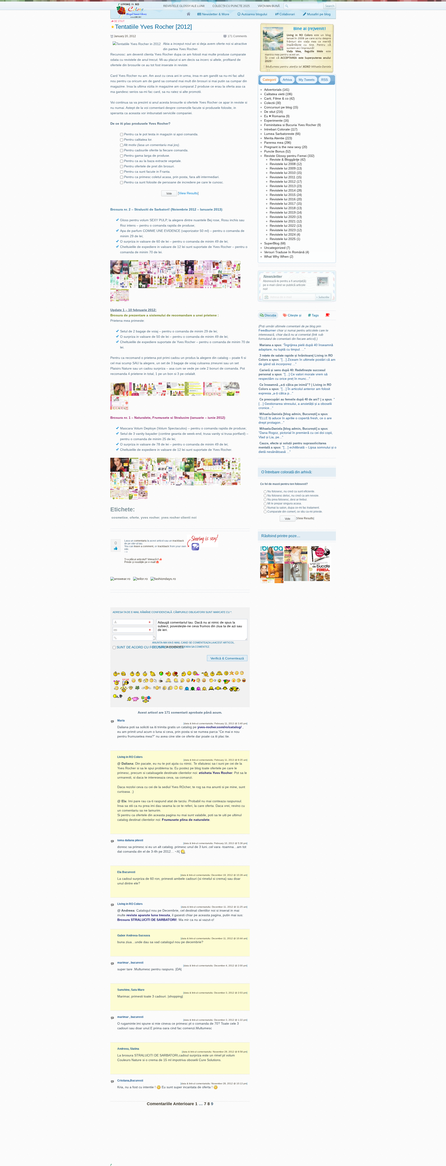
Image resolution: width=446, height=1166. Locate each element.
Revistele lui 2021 (283, 221)
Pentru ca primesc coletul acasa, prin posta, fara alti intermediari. (172, 177)
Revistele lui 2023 (283, 230)
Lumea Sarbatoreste (279, 134)
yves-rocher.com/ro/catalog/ (219, 727)
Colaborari (287, 14)
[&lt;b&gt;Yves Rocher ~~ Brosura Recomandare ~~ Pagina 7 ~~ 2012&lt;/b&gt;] (231, 384)
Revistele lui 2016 (283, 199)
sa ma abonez (174, 646)
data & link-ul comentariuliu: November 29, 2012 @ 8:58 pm (215, 1051)
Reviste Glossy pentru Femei (285, 156)
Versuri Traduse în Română (284, 252)
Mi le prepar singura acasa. (284, 503)
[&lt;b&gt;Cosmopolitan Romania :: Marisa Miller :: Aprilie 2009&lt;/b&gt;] (295, 547)
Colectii (269, 103)
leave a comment (143, 546)
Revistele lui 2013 (283, 186)
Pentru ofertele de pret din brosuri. (149, 166)
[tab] (269, 79)
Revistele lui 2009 (283, 168)
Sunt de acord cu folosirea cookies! (150, 647)
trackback (178, 540)
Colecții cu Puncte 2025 (231, 6)
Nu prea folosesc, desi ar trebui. (287, 499)
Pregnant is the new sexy (282, 147)
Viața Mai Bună (269, 6)
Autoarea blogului (254, 14)
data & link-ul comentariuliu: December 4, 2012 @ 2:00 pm (215, 965)
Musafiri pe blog (318, 14)
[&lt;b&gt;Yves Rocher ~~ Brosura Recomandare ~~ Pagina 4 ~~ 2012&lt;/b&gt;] (175, 384)
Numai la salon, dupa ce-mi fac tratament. (293, 507)
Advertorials (273, 89)
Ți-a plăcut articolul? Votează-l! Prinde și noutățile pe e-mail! (141, 560)
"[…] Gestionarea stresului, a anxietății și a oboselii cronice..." (297, 403)
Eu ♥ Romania (274, 116)
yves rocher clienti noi (179, 517)
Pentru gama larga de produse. (147, 155)
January (119, 36)
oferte (134, 517)
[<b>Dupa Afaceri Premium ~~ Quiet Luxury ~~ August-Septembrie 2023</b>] (295, 565)
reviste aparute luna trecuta (148, 915)
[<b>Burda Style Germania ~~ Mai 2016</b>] (271, 547)
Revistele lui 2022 (283, 225)
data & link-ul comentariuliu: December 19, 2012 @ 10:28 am (214, 875)
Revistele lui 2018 (283, 208)
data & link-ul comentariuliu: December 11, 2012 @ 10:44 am (214, 938)
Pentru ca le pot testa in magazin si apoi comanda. (161, 134)
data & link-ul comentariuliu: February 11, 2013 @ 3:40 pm (215, 723)
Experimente (273, 120)
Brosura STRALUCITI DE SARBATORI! (147, 920)
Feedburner (267, 330)
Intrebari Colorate (277, 129)
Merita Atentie (274, 138)
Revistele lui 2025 (283, 239)
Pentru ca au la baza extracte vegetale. (153, 161)
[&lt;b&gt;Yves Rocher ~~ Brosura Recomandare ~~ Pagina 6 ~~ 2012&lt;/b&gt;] (212, 384)
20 (126, 36)
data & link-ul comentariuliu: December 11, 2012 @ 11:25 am (214, 907)
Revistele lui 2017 (283, 203)
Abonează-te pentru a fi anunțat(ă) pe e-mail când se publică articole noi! (284, 285)
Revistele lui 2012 (283, 181)
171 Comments (237, 36)
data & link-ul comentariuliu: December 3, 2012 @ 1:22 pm (215, 1020)
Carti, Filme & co (276, 98)
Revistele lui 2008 (283, 164)
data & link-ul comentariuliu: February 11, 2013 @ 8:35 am (215, 760)
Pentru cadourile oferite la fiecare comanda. (156, 150)
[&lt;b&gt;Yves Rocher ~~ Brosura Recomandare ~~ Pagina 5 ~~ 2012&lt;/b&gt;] (194, 384)
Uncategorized (274, 248)
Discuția (270, 315)
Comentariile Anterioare (170, 1103)
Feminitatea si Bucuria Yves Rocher (290, 125)
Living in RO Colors (130, 757)
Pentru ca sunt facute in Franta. (147, 171)
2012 (132, 36)
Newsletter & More (215, 14)
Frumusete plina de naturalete (186, 820)
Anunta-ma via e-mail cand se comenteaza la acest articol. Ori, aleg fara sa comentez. (193, 644)
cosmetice (120, 517)
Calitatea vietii (274, 94)
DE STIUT (119, 21)
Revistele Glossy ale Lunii (183, 6)
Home (188, 14)
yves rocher (150, 517)
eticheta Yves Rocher (215, 773)
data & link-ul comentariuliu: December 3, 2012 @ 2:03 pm (215, 992)
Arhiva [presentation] (287, 79)
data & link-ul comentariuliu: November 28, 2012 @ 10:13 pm (214, 1083)
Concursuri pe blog (278, 107)
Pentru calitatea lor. (138, 139)
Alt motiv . (152, 145)
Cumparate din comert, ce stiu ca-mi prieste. (295, 511)
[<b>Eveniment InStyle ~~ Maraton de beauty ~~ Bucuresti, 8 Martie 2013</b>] (319, 547)
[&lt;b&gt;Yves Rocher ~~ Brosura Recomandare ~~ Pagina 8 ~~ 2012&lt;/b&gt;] (119, 398)
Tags (315, 315)
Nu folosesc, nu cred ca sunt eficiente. (291, 491)
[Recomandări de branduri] (327, 315)
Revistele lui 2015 (283, 195)
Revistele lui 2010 (283, 173)
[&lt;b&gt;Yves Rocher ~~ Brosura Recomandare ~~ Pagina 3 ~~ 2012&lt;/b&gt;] (157, 384)
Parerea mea (273, 142)
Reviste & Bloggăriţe (284, 159)
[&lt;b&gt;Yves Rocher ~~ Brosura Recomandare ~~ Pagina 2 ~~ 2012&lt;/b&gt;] (138, 384)
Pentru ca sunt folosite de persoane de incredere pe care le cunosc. (174, 182)
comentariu (140, 540)
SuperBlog (271, 243)
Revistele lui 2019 (283, 212)
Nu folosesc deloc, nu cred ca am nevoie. (293, 495)
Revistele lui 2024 (283, 234)
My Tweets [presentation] (307, 79)
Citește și (294, 315)
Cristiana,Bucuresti (130, 1080)
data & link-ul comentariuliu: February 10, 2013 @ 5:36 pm (215, 843)
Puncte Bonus (274, 151)
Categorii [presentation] (269, 79)
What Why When (276, 256)
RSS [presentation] (324, 79)
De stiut (269, 112)
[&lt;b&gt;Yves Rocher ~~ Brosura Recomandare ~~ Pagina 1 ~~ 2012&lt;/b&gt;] (119, 384)
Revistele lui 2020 (283, 217)
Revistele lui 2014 (283, 190)
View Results (188, 193)
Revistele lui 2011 (282, 177)
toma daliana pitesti (130, 840)
